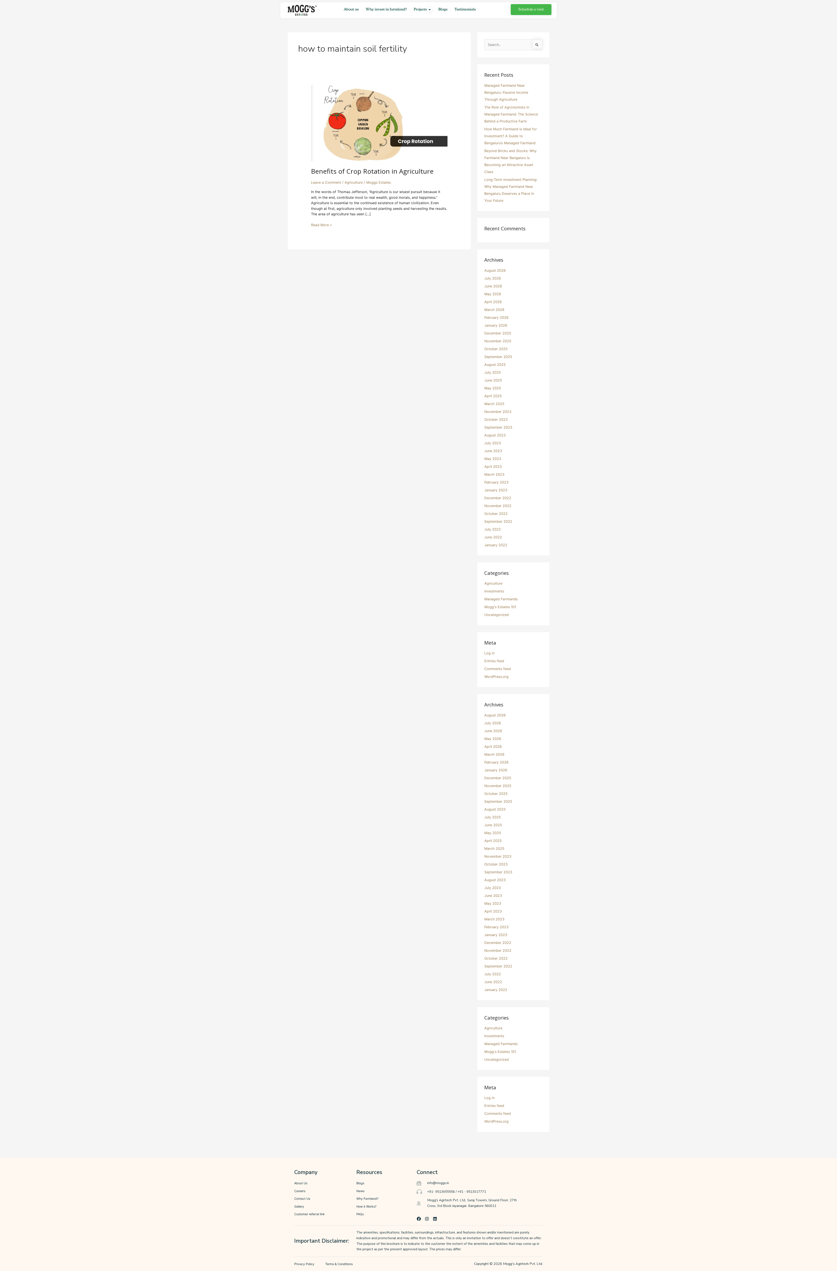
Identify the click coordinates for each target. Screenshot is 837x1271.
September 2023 (498, 427)
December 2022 (497, 498)
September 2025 (498, 357)
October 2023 (496, 419)
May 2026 (492, 294)
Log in (489, 653)
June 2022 (493, 537)
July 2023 (492, 443)
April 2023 (493, 466)
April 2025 (493, 396)
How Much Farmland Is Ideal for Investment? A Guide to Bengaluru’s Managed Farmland (510, 136)
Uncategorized (496, 615)
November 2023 (497, 411)
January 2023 (495, 490)
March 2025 (494, 404)
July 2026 (492, 278)
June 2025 (493, 380)
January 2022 (495, 545)
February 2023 (496, 482)
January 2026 (495, 325)
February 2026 (496, 317)
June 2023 (493, 451)
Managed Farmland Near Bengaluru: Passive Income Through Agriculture (506, 92)
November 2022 (497, 506)
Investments (494, 591)
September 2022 (498, 521)
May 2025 (492, 388)
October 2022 (496, 513)
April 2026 (493, 302)
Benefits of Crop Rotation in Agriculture (372, 171)
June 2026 (493, 286)
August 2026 (495, 270)
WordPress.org (496, 676)
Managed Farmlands (501, 599)
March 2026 (494, 309)
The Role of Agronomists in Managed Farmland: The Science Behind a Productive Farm (511, 114)
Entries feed (494, 661)
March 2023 (494, 474)
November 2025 (497, 341)
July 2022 (492, 529)
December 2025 (497, 333)
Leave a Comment (326, 182)
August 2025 (495, 364)
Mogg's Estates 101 (500, 607)
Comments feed (497, 669)
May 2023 (492, 458)
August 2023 (495, 435)
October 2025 (496, 349)
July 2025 (492, 372)
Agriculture (354, 182)
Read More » (321, 224)
